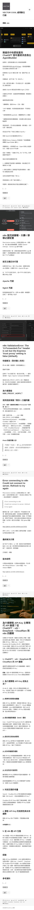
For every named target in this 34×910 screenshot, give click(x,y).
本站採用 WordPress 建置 (9, 908)
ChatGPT (5, 902)
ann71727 (14, 206)
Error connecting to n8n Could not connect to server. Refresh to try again (15, 484)
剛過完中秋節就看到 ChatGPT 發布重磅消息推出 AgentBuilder (17, 55)
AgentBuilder (26, 206)
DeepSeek (16, 902)
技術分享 (22, 900)
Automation (7, 207)
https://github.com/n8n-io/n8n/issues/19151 (15, 526)
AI (20, 206)
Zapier (20, 207)
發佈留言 (26, 207)
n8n (12, 207)
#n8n (13, 66)
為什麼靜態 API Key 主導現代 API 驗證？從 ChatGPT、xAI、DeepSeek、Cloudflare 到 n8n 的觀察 (16, 628)
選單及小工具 (29, 9)
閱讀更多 (5, 192)
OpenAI (16, 207)
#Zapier (19, 66)
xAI (23, 902)
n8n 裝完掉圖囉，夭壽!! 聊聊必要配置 (16, 236)
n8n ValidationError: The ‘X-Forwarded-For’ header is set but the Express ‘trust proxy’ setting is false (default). (16, 350)
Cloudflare (10, 902)
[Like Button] (5, 198)
